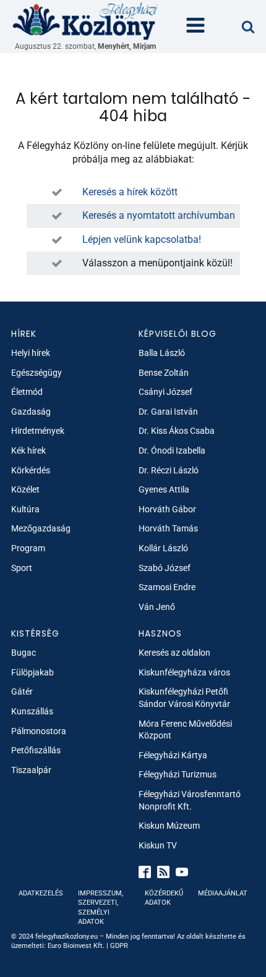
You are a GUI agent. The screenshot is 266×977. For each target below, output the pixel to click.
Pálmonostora (38, 731)
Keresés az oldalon (174, 653)
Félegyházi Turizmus (178, 774)
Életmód (27, 392)
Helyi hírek (30, 353)
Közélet (25, 489)
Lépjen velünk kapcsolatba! (141, 239)
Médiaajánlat (222, 893)
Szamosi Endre (167, 587)
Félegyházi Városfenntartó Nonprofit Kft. (190, 800)
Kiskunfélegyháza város (184, 672)
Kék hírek (28, 450)
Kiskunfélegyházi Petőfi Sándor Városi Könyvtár (184, 698)
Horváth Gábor (167, 509)
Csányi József (165, 392)
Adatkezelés (41, 893)
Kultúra (25, 509)
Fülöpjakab (32, 672)
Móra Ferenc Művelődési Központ (185, 730)
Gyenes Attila (164, 489)
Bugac (23, 653)
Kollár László (163, 548)
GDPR (119, 946)
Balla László (162, 353)
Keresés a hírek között (130, 192)
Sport (21, 568)
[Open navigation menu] (195, 26)
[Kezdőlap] (85, 20)
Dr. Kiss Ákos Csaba (177, 431)
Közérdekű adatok (164, 898)
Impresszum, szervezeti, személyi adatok (100, 907)
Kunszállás (32, 711)
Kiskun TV (158, 845)
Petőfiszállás (36, 750)
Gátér (22, 691)
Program (28, 548)
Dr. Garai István (168, 412)
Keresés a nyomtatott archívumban (158, 215)
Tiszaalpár (31, 770)
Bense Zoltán (164, 373)
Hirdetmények (37, 431)
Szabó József (165, 568)
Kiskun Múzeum (169, 826)
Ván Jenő (157, 607)
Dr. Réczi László (169, 470)
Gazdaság (31, 412)
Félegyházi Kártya (173, 755)
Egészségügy (36, 373)
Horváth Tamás (168, 528)
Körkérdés (30, 470)
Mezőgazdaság (41, 528)
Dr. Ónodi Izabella (172, 450)
